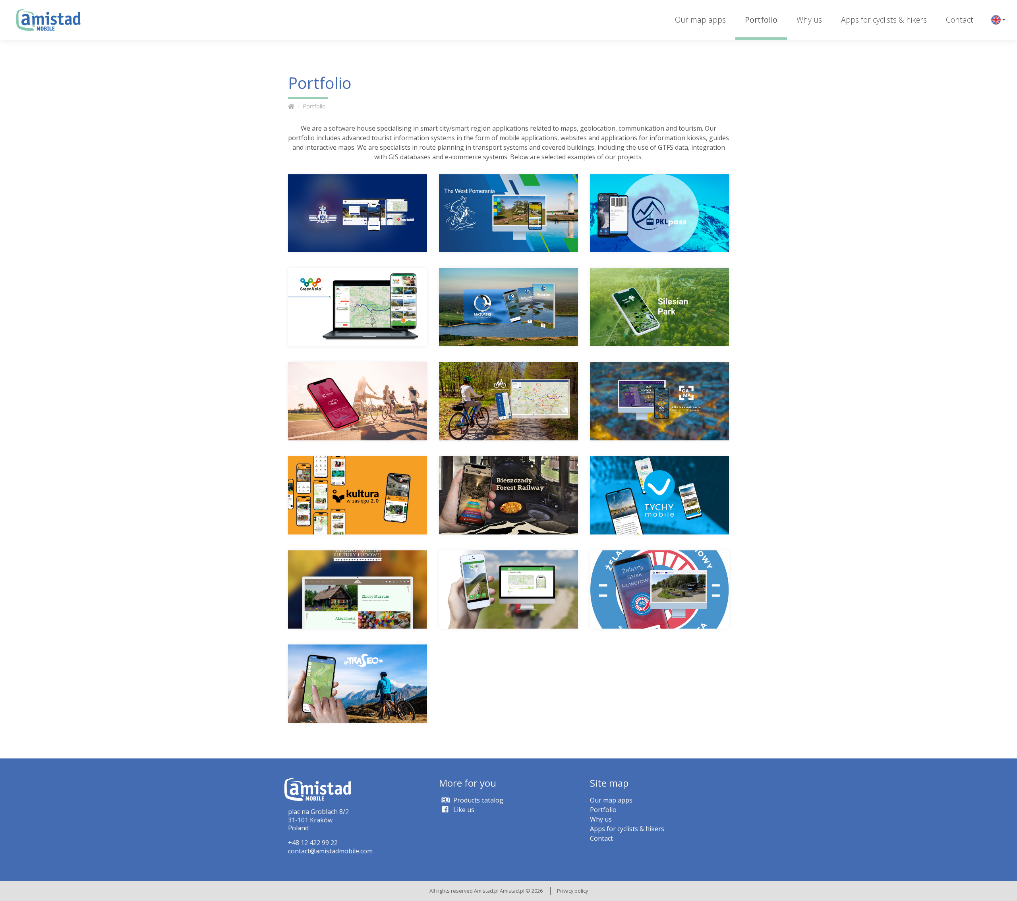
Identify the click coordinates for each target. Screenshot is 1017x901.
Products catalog (477, 800)
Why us (809, 19)
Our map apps (700, 19)
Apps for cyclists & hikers (884, 19)
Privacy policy (572, 890)
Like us (463, 809)
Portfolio (761, 19)
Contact (959, 19)
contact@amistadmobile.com (330, 851)
